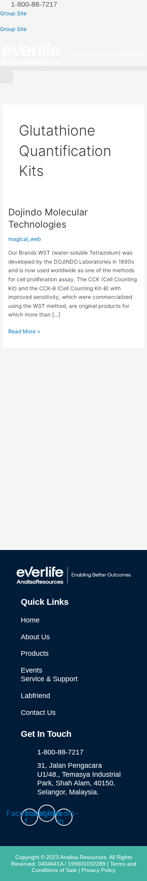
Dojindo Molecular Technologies (48, 218)
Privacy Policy (99, 870)
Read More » (24, 331)
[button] (73, 68)
